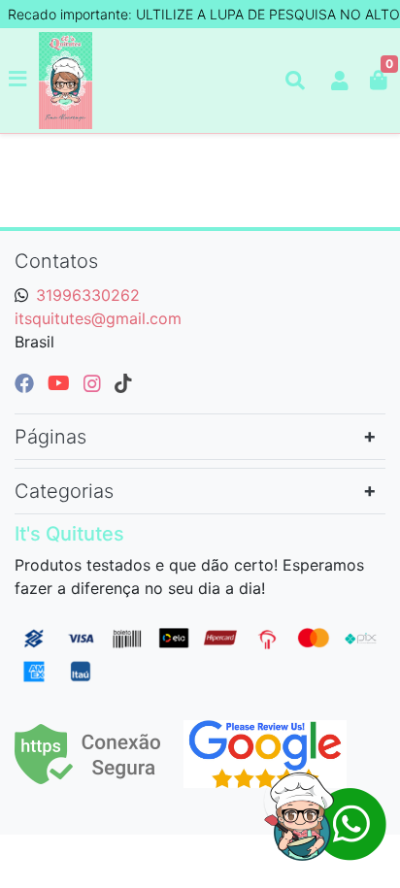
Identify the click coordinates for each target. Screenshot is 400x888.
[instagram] (95, 383)
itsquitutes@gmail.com (98, 318)
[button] (339, 80)
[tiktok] (123, 383)
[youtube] (62, 383)
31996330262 (88, 295)
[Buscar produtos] (295, 80)
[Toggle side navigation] (19, 79)
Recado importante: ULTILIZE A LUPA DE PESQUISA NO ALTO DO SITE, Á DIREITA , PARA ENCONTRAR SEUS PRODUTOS (204, 14)
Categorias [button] (64, 491)
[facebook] (27, 383)
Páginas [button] (50, 436)
